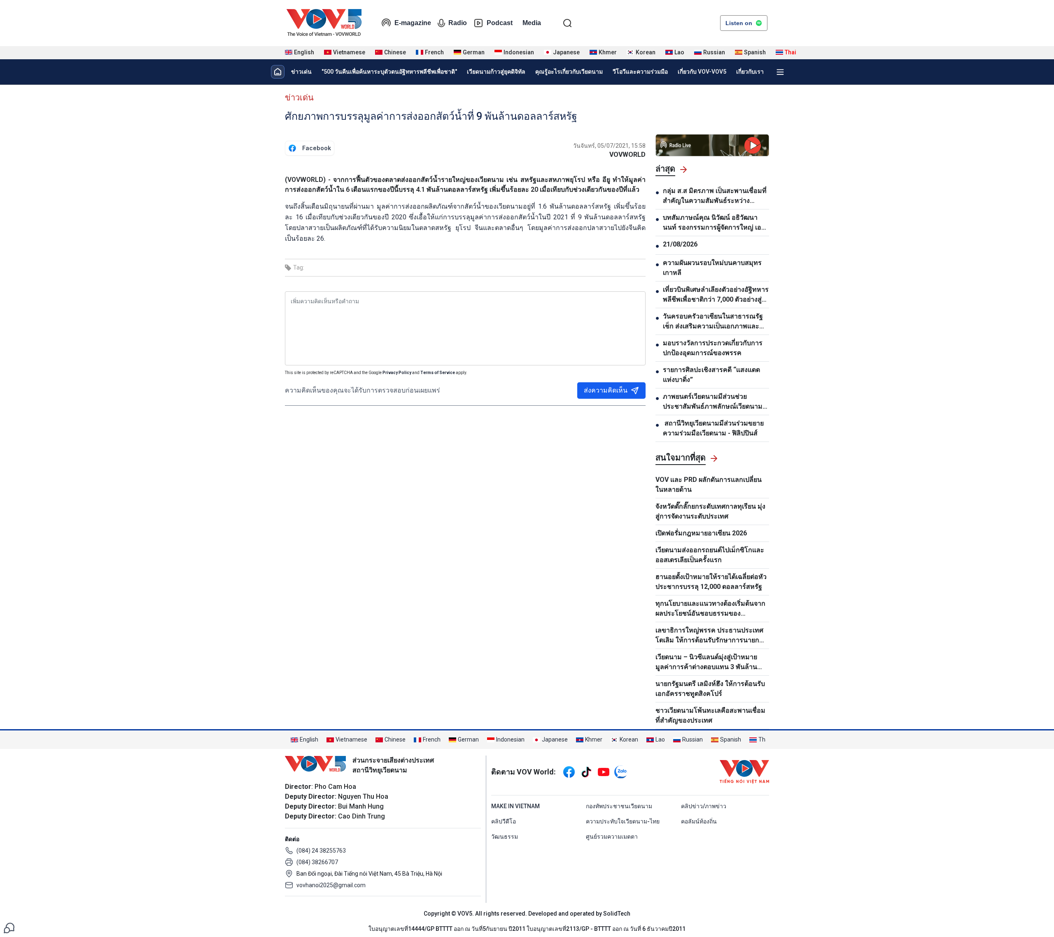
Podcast (500, 22)
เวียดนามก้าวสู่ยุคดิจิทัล (496, 71)
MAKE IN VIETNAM (515, 806)
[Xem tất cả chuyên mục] (780, 72)
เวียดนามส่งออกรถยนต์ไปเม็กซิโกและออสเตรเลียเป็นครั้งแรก (709, 555)
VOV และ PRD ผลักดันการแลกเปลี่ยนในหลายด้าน (708, 484)
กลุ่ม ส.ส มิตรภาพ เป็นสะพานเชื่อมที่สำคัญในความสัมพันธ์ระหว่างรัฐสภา (715, 196)
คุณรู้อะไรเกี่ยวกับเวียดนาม (569, 71)
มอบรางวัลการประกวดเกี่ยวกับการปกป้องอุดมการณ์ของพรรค (713, 348)
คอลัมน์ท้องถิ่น (699, 821)
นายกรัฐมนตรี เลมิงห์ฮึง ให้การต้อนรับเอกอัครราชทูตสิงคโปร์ (710, 689)
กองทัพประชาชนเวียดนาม (619, 806)
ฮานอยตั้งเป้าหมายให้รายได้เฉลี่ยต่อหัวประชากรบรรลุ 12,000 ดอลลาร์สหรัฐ (711, 582)
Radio (457, 22)
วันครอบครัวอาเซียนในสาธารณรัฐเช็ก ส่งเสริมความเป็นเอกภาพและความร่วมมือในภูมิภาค (713, 321)
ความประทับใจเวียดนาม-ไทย (623, 821)
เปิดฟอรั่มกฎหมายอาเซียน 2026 (701, 533)
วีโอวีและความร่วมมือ (640, 71)
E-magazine (412, 22)
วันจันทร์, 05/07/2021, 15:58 (609, 145)
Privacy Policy (396, 372)
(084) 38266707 (317, 862)
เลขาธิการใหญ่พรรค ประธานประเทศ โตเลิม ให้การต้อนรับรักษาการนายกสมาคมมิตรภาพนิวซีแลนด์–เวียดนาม (709, 635)
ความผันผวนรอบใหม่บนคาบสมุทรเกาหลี (712, 268)
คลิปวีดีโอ (503, 821)
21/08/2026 (680, 244)
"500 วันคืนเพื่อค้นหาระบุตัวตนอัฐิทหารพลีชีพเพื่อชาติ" (389, 71)
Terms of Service (437, 372)
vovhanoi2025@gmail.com (331, 885)
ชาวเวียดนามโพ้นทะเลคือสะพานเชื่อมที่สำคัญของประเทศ (710, 715)
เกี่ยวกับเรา (750, 71)
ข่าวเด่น (301, 71)
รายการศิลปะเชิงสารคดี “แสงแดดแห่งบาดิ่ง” (711, 375)
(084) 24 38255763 (321, 850)
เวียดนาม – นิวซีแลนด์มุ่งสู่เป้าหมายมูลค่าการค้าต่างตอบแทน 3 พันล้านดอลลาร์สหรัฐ (706, 662)
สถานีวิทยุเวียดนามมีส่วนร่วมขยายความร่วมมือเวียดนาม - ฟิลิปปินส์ (713, 428)
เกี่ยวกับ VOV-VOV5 (702, 71)
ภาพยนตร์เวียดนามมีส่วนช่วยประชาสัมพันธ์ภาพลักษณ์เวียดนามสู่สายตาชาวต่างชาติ (715, 402)
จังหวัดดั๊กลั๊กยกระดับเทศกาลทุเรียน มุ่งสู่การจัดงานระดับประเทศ (710, 511)
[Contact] (9, 927)
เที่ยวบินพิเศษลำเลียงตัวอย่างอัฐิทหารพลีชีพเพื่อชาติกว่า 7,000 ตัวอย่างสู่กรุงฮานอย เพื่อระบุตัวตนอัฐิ (716, 295)
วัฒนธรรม (504, 836)
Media (531, 22)
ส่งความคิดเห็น (605, 390)
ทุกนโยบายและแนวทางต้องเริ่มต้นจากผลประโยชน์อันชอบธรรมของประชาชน (710, 609)
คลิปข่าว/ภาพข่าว (703, 806)
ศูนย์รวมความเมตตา (612, 836)
